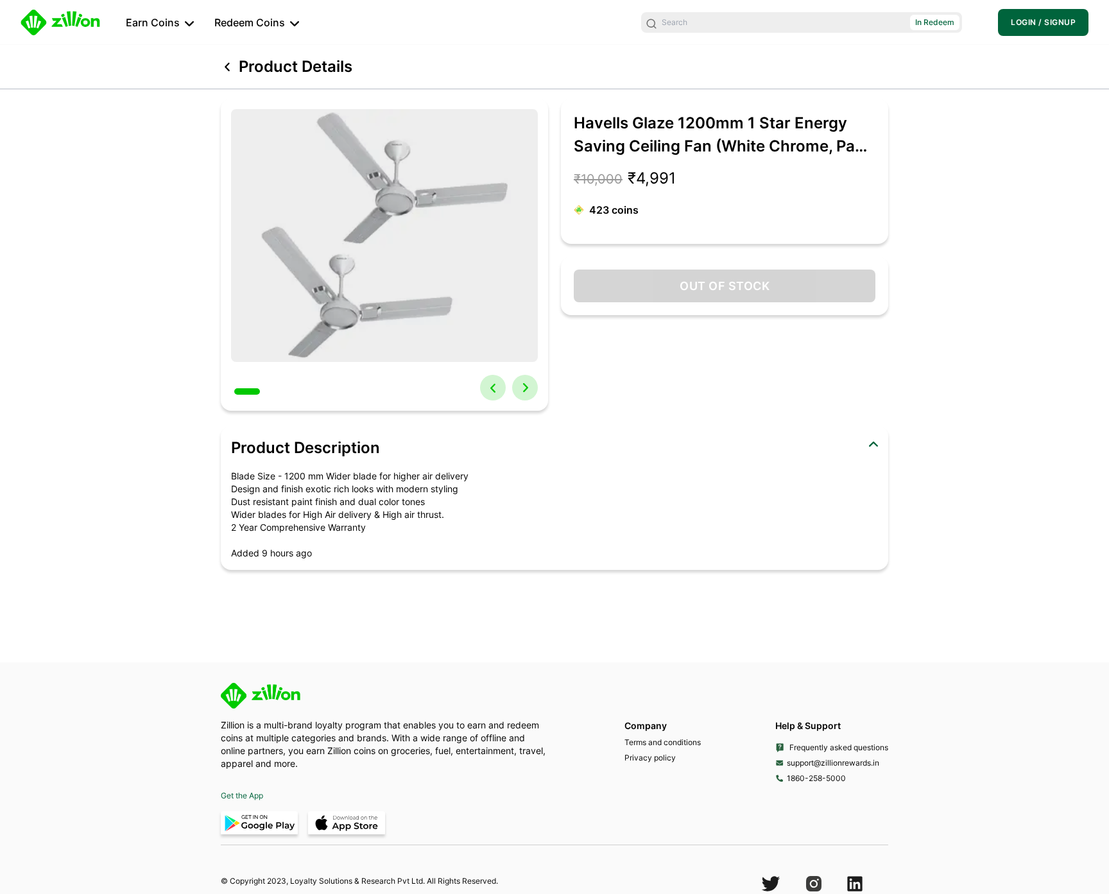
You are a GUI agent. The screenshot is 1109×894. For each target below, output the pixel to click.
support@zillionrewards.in (833, 763)
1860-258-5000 (816, 778)
